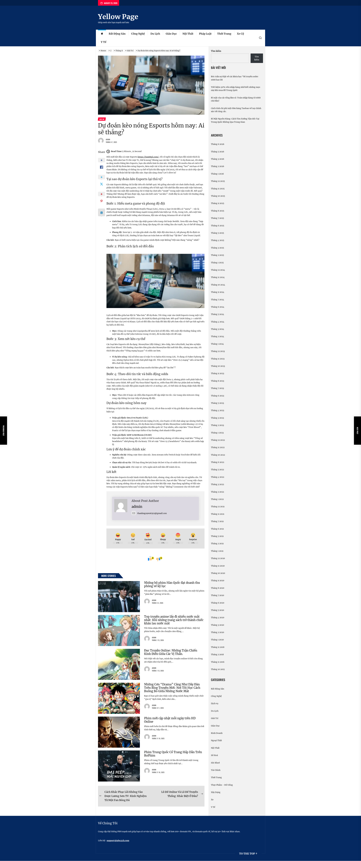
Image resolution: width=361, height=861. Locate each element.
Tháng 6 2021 (217, 529)
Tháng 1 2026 (217, 174)
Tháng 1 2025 (217, 262)
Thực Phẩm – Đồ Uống (222, 785)
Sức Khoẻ (215, 762)
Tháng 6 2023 (217, 395)
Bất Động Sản (117, 33)
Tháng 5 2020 (217, 610)
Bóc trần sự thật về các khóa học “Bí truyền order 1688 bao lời (234, 78)
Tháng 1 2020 (217, 639)
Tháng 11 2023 (217, 358)
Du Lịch (155, 33)
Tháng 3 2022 (217, 484)
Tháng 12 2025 (218, 181)
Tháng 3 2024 (217, 329)
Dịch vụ (214, 703)
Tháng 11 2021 (217, 514)
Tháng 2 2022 (217, 492)
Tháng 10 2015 (218, 669)
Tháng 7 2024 (217, 299)
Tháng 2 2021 (217, 543)
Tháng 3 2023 (217, 418)
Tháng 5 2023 (217, 403)
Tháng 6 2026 (217, 144)
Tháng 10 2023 (218, 366)
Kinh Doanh (217, 733)
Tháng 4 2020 (217, 617)
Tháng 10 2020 (218, 573)
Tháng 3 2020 (217, 625)
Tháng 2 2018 (217, 654)
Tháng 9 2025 (217, 203)
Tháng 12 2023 (218, 351)
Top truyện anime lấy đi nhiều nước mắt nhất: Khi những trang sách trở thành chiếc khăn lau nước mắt (173, 620)
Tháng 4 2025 (217, 240)
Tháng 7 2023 (217, 388)
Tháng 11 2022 (217, 447)
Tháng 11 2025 (217, 188)
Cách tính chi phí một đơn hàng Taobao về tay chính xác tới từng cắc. (236, 110)
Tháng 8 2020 (217, 588)
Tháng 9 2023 (217, 373)
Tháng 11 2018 (217, 647)
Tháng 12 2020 (218, 558)
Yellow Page (118, 16)
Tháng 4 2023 (217, 410)
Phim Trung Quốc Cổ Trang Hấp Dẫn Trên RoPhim (173, 753)
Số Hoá (214, 755)
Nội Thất (187, 33)
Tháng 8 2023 (217, 381)
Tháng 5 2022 (217, 469)
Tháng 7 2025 (217, 218)
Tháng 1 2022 (217, 499)
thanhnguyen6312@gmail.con (152, 513)
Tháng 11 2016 (217, 662)
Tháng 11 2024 (218, 277)
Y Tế (103, 42)
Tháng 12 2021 (217, 506)
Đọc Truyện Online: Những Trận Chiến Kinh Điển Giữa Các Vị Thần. (170, 652)
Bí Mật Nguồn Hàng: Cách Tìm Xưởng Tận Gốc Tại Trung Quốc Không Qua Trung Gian (235, 120)
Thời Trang (224, 33)
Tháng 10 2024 (218, 284)
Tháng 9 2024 (217, 292)
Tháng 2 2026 (217, 166)
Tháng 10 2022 (218, 455)
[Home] (102, 34)
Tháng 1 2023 (217, 432)
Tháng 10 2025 (218, 196)
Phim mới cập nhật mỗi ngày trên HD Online (170, 719)
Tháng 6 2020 (217, 603)
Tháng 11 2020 (218, 566)
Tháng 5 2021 (217, 536)
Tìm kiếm (216, 51)
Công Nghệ (138, 33)
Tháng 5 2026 (217, 151)
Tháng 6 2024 (217, 307)
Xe (212, 799)
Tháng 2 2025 (217, 255)
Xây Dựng (215, 792)
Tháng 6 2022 (217, 462)
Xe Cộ (240, 33)
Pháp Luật (205, 33)
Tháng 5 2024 (217, 314)
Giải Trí (214, 718)
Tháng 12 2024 (218, 270)
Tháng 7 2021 (217, 521)
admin (108, 139)
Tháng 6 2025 (217, 225)
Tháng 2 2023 (217, 425)
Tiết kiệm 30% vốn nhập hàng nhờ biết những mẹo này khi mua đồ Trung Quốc (235, 88)
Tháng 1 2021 (217, 551)
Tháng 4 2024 (217, 321)
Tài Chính (215, 770)
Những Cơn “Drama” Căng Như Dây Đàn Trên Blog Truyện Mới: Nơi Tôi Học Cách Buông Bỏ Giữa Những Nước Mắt (172, 688)
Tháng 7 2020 (217, 595)
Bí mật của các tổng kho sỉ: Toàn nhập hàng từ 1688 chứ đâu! (236, 99)
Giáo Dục (171, 33)
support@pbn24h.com (118, 840)
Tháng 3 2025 (217, 247)
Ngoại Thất (216, 740)
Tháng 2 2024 (217, 336)
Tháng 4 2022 (217, 477)
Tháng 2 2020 (217, 632)
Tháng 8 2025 (217, 210)
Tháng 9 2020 (217, 580)
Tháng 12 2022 (218, 440)
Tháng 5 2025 (217, 233)
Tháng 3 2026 (217, 159)
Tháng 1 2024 (217, 344)
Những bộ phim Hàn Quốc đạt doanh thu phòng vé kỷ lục (172, 584)
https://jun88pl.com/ (148, 157)
